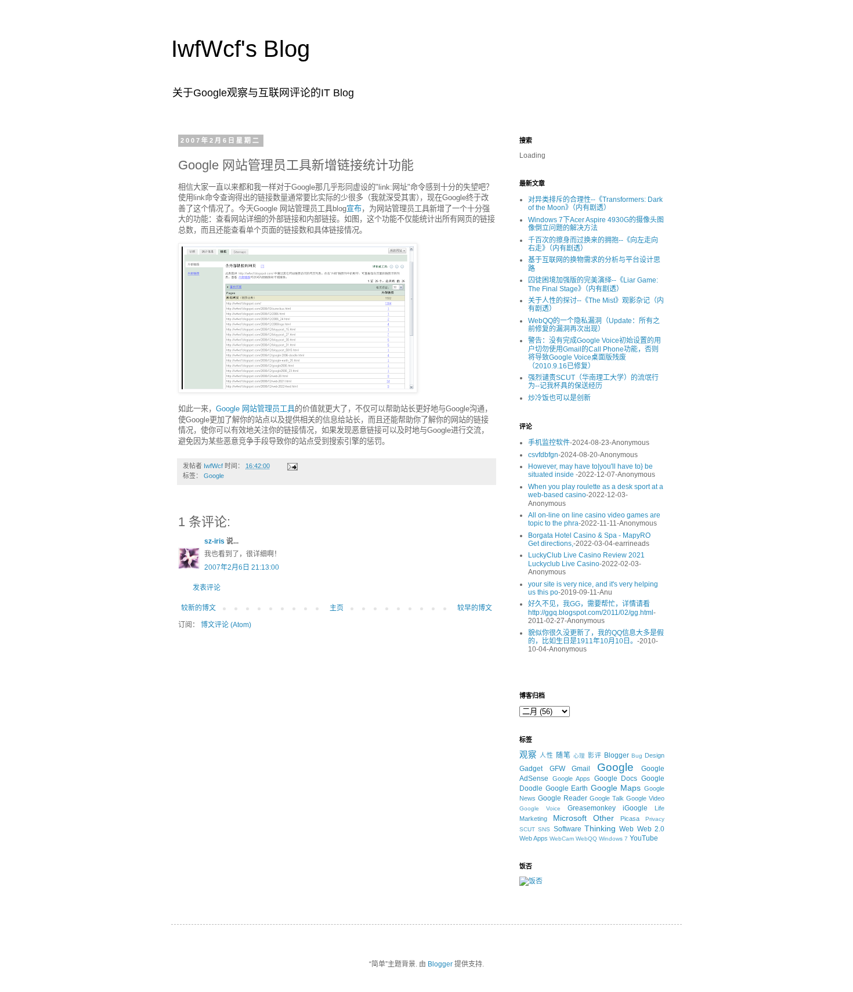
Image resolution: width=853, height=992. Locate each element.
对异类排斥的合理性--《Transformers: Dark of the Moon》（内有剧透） (595, 203)
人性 (547, 755)
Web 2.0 (650, 829)
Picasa (629, 818)
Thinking (600, 828)
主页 (337, 608)
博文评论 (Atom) (226, 625)
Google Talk (607, 798)
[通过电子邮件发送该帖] (291, 465)
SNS (544, 829)
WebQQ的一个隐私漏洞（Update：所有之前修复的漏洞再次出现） (594, 325)
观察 (528, 754)
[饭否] (531, 881)
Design (654, 755)
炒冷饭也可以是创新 (559, 398)
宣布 (354, 208)
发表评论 (207, 588)
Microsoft (570, 818)
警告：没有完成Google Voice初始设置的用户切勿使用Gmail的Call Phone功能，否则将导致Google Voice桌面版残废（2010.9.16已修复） (594, 353)
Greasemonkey (592, 808)
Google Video (645, 798)
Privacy (654, 819)
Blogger (616, 755)
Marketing (533, 818)
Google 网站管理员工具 (255, 408)
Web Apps (533, 838)
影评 (595, 755)
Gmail (581, 769)
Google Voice (540, 808)
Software (567, 829)
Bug (636, 755)
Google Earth (566, 788)
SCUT (527, 829)
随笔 (563, 755)
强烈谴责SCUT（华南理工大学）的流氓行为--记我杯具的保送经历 (593, 382)
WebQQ (586, 838)
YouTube (644, 838)
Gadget (531, 769)
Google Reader (562, 798)
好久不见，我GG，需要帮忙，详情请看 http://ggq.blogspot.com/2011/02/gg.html (590, 608)
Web (626, 829)
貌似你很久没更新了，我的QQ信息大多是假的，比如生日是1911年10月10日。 (596, 637)
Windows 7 (613, 838)
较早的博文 (474, 608)
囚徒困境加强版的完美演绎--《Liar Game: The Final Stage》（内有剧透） (593, 284)
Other (603, 818)
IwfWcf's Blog (240, 48)
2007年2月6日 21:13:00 (241, 567)
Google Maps (616, 787)
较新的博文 (198, 608)
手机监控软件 (549, 443)
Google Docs (616, 778)
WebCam (562, 838)
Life (659, 808)
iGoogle (635, 808)
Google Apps (571, 778)
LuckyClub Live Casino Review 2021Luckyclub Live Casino (586, 559)
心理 (579, 755)
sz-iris (214, 541)
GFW (557, 769)
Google (214, 475)
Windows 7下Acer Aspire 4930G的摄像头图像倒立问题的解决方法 (596, 224)
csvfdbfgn (543, 455)
